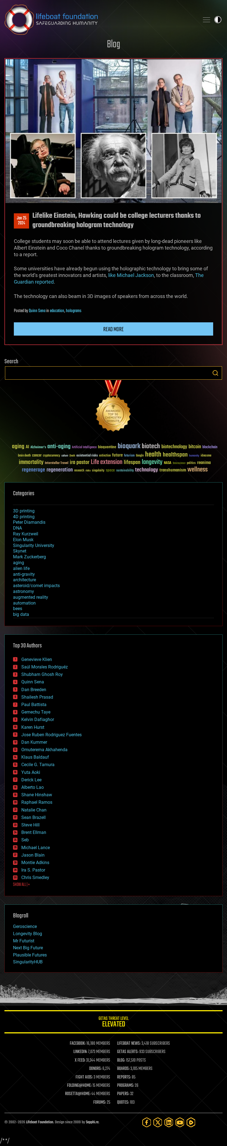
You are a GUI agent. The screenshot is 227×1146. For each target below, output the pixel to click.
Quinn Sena (37, 311)
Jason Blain (33, 855)
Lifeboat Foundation (39, 1122)
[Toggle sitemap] (206, 19)
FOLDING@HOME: (79, 1085)
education (57, 311)
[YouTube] (180, 1122)
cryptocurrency (51, 456)
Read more (113, 329)
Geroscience (25, 926)
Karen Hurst (32, 727)
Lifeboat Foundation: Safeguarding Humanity (99, 19)
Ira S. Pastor (33, 870)
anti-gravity (24, 574)
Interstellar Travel (56, 463)
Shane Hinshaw (36, 794)
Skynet (19, 551)
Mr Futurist (23, 940)
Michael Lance (35, 847)
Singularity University (33, 545)
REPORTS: (124, 1077)
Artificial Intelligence (84, 447)
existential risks (87, 456)
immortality (31, 462)
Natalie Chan (34, 810)
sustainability (125, 471)
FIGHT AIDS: (84, 1077)
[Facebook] (146, 1122)
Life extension (106, 462)
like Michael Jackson (131, 275)
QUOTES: (123, 1102)
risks (88, 470)
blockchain (209, 447)
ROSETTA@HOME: (78, 1094)
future (117, 455)
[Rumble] (191, 1122)
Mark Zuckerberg (29, 556)
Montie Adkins (35, 862)
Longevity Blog (27, 933)
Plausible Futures (30, 955)
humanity (194, 456)
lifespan (132, 462)
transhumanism (172, 470)
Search (215, 373)
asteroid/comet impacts (36, 585)
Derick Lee (31, 779)
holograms (73, 311)
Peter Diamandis (29, 522)
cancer (37, 455)
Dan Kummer (34, 742)
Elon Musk (23, 539)
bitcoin (195, 447)
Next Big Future (28, 947)
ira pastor (79, 462)
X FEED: (80, 1060)
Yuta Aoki (30, 772)
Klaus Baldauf (35, 757)
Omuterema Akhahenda (44, 749)
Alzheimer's (38, 447)
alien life (21, 568)
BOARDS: (123, 1068)
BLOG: (121, 1060)
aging (18, 446)
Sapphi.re (92, 1122)
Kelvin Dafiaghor (37, 719)
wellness (197, 469)
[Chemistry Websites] (113, 407)
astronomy (23, 591)
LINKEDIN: (80, 1052)
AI (27, 447)
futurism (129, 456)
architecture (24, 579)
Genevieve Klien (36, 659)
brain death (24, 456)
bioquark (129, 446)
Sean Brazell (33, 817)
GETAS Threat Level (113, 1022)
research (79, 471)
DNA (17, 528)
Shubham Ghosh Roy (42, 674)
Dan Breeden (33, 689)
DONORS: (95, 1068)
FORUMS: (99, 1102)
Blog (113, 45)
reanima (204, 462)
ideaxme (206, 456)
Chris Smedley (35, 877)
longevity (152, 462)
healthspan (175, 455)
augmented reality (30, 597)
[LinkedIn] (168, 1122)
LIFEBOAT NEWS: (129, 1043)
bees (17, 608)
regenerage (33, 470)
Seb (25, 839)
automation (24, 603)
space (110, 470)
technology (146, 470)
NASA (167, 463)
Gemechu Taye (35, 712)
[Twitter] (157, 1122)
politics (191, 463)
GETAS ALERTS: (127, 1052)
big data (21, 614)
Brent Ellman (33, 832)
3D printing (24, 511)
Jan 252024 (21, 221)
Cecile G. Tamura (38, 764)
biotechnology (174, 447)
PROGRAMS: (125, 1085)
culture (64, 455)
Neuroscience (179, 463)
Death (72, 455)
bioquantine (107, 447)
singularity (98, 471)
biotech (151, 446)
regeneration (60, 470)
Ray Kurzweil (25, 533)
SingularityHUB (28, 961)
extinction (105, 456)
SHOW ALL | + (21, 884)
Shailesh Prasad (37, 697)
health (153, 455)
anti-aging (59, 446)
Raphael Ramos (36, 802)
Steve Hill (30, 825)
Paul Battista (34, 704)
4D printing (24, 516)
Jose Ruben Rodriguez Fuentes (51, 734)
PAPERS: (123, 1094)
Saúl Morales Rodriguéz (44, 667)
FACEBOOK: (78, 1043)
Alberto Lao (32, 787)
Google (140, 456)
